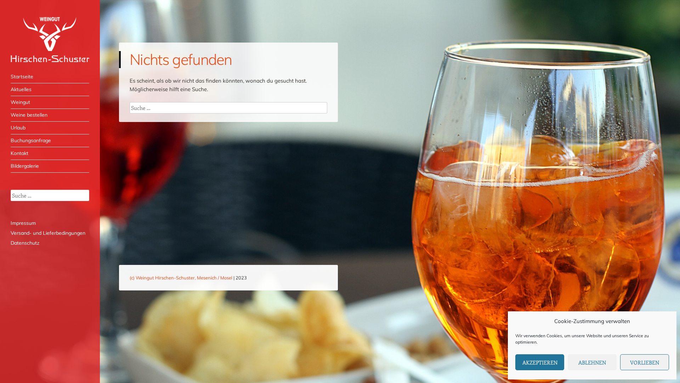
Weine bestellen (29, 115)
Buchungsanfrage (31, 140)
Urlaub (18, 127)
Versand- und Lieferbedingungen (48, 233)
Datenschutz (25, 243)
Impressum (23, 223)
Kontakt (19, 153)
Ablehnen (592, 362)
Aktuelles (21, 89)
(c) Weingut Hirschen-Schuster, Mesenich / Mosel (181, 278)
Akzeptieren (539, 362)
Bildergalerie (25, 166)
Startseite (22, 76)
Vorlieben (644, 362)
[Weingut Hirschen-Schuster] (50, 39)
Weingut (20, 102)
